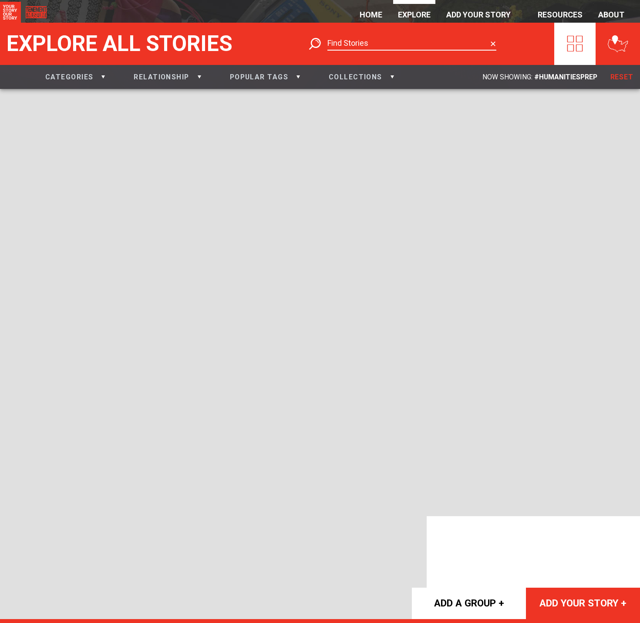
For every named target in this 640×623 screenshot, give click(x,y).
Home (371, 14)
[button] (75, 77)
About (611, 14)
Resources (560, 14)
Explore (414, 14)
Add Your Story (478, 14)
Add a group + (469, 603)
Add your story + (583, 603)
